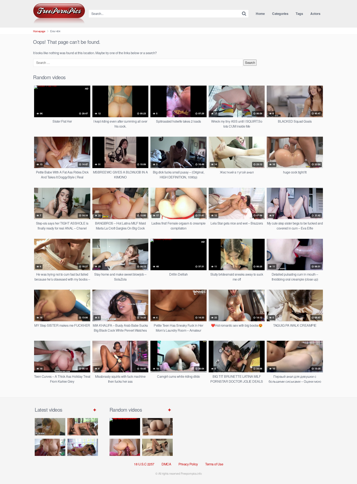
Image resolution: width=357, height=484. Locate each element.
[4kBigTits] (59, 13)
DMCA (166, 464)
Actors (315, 13)
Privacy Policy (188, 464)
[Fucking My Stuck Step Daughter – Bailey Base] (50, 447)
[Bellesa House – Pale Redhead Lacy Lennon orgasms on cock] (50, 426)
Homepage (39, 31)
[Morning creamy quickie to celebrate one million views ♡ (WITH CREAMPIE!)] (157, 426)
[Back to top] (345, 471)
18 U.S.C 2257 (144, 464)
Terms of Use (214, 464)
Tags (299, 13)
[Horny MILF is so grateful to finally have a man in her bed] (157, 447)
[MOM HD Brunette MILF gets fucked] (82, 426)
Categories (280, 13)
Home (260, 13)
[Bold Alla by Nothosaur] (124, 447)
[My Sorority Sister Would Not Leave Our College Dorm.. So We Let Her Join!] (124, 426)
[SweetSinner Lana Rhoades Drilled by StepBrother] (82, 447)
